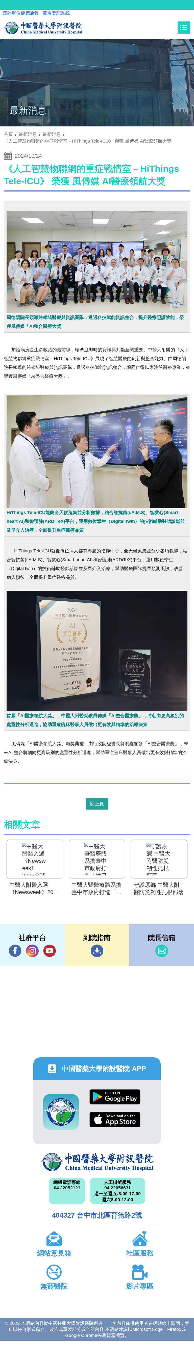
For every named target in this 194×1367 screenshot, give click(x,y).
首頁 (8, 134)
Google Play (114, 1100)
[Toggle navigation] (184, 27)
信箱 (161, 951)
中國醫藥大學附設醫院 (97, 1162)
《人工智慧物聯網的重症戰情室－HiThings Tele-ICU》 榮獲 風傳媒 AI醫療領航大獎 (88, 141)
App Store (114, 1123)
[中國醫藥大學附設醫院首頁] (43, 27)
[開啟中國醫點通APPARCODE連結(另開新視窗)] (61, 1112)
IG (32, 951)
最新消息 (52, 134)
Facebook (15, 951)
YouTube (49, 951)
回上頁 (97, 803)
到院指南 (97, 951)
